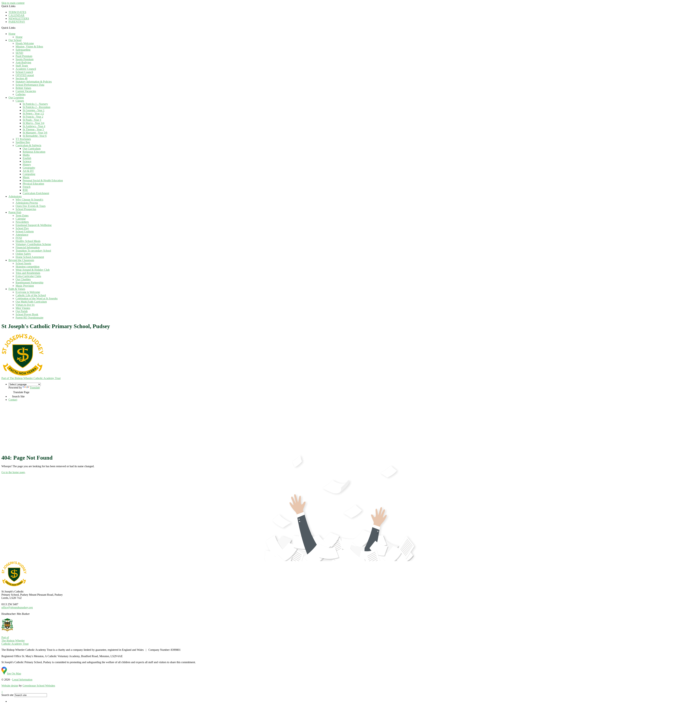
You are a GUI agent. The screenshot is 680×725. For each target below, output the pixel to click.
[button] (16, 28)
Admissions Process (27, 202)
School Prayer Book (27, 314)
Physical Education (33, 183)
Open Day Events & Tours (31, 205)
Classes (20, 100)
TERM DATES (17, 12)
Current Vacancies (26, 91)
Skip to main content (12, 2)
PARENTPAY (16, 21)
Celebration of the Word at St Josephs (37, 298)
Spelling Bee (23, 142)
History (27, 164)
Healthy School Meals (28, 241)
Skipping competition (27, 266)
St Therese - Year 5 (33, 129)
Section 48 (21, 78)
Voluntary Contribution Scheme (33, 244)
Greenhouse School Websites (38, 685)
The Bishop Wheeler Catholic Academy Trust (31, 378)
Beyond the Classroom (21, 260)
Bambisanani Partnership (29, 282)
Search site (7, 694)
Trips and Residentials (28, 272)
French (26, 186)
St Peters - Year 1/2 (33, 113)
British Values (23, 87)
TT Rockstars (23, 138)
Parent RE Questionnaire (29, 317)
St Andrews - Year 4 (34, 126)
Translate (35, 387)
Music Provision (25, 285)
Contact (12, 399)
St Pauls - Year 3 (32, 119)
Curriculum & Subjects (28, 145)
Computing (29, 174)
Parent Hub (14, 212)
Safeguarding (23, 49)
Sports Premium (24, 59)
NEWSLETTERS (18, 18)
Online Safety (23, 253)
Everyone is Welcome (28, 292)
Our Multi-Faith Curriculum (31, 301)
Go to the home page (13, 472)
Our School (14, 40)
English (27, 158)
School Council (24, 72)
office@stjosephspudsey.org (17, 607)
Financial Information (28, 247)
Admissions (15, 196)
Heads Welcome (25, 43)
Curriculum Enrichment (36, 193)
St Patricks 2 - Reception (36, 107)
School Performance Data (30, 84)
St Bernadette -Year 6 (35, 135)
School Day (22, 228)
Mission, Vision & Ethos (29, 46)
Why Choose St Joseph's (29, 199)
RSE (25, 190)
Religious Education (34, 151)
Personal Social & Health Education (43, 180)
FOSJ (19, 237)
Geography (29, 167)
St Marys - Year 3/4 (33, 123)
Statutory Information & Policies (34, 81)
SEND (19, 52)
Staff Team (22, 65)
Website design (9, 685)
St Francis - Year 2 (33, 116)
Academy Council (26, 68)
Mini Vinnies (23, 308)
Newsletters (22, 221)
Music (26, 177)
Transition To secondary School (33, 250)
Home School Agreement (30, 256)
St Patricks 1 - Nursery (35, 103)
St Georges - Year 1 (33, 110)
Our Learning (16, 97)
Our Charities (23, 279)
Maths (26, 154)
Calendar (21, 218)
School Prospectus (26, 209)
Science (27, 161)
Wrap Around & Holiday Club (33, 269)
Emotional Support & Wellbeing (34, 225)
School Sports (23, 263)
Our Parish (22, 311)
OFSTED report (25, 75)
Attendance (22, 234)
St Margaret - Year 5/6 (35, 132)
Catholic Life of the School (31, 295)
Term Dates (22, 215)
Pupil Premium (24, 56)
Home (11, 33)
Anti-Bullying (23, 62)
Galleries (21, 94)
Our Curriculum (32, 148)
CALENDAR (16, 15)
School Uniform (25, 231)
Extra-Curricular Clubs (28, 276)
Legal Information (22, 679)
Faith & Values (16, 288)
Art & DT (28, 170)
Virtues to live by (25, 304)
